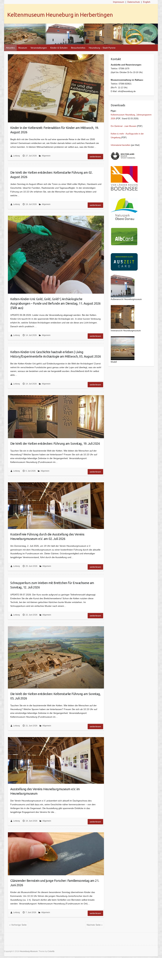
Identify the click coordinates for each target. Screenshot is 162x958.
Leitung (16, 156)
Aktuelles (10, 47)
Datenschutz (133, 2)
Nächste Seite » (95, 925)
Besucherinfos (78, 47)
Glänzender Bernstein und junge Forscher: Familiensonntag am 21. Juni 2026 (54, 883)
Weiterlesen (95, 156)
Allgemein (46, 156)
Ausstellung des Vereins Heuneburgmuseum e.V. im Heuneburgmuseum (45, 791)
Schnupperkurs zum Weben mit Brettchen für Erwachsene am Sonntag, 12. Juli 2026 (52, 585)
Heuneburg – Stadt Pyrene (102, 47)
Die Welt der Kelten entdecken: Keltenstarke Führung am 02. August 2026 (51, 175)
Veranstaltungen (39, 47)
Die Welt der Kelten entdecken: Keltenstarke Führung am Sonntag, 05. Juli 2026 (55, 696)
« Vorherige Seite (18, 925)
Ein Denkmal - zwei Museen (123, 126)
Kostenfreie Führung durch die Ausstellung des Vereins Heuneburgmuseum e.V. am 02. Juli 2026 (47, 536)
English (146, 2)
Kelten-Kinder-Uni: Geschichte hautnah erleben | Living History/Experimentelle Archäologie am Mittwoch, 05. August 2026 (55, 354)
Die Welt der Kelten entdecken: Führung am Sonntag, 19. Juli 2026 (55, 443)
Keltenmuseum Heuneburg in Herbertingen (60, 14)
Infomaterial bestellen (120, 145)
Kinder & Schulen (59, 47)
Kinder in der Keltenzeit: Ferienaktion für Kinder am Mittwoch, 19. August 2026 (54, 130)
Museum (22, 47)
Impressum (118, 2)
